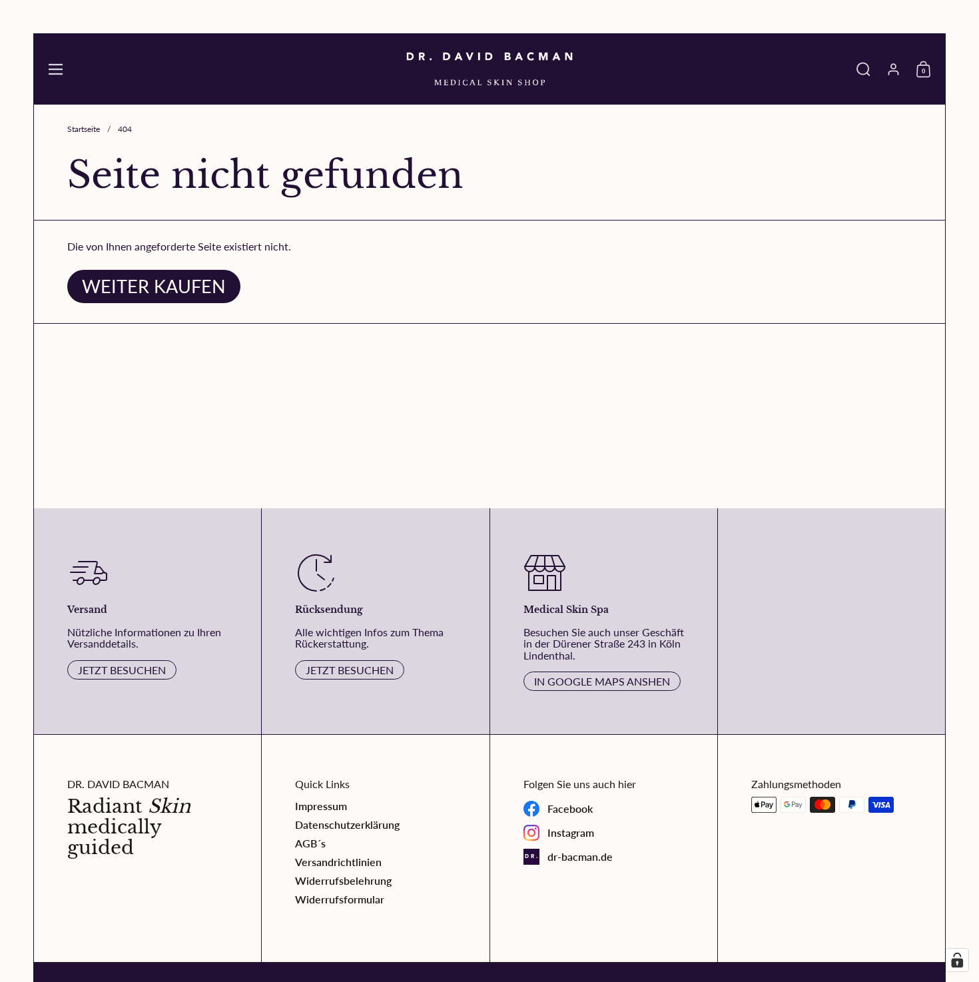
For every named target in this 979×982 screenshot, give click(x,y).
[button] (863, 69)
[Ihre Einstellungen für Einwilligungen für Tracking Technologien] (957, 960)
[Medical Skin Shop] (489, 69)
